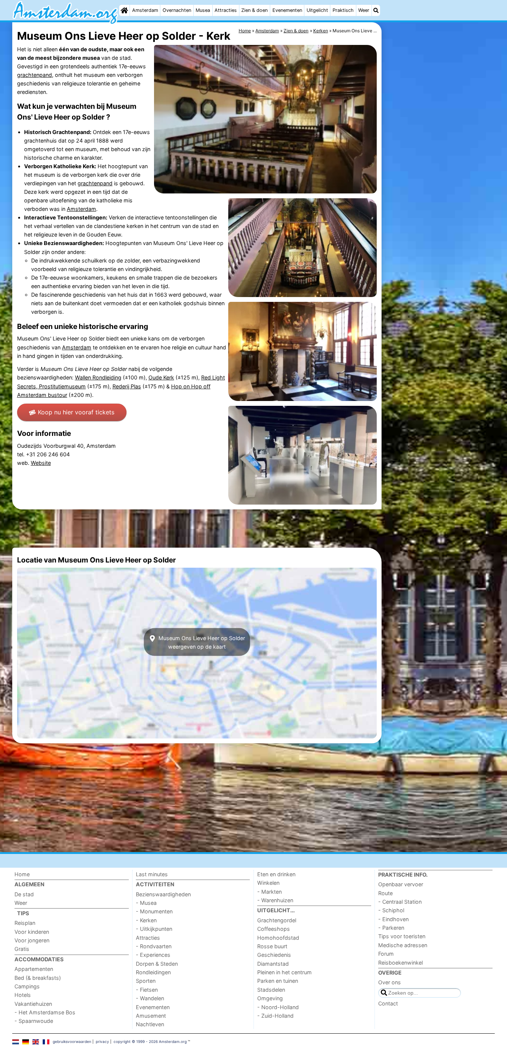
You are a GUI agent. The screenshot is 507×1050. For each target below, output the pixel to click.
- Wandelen (150, 998)
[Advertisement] (439, 193)
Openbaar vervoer (400, 884)
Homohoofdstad (278, 938)
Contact (388, 1003)
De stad (24, 894)
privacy (102, 1041)
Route (385, 893)
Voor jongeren (31, 940)
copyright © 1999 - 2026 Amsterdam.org (150, 1041)
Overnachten (177, 10)
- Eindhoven (393, 919)
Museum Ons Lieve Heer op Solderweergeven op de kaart (201, 642)
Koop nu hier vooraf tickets (76, 412)
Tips (23, 913)
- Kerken (146, 920)
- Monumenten (154, 911)
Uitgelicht (317, 10)
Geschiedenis (274, 955)
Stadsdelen (271, 990)
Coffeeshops (273, 929)
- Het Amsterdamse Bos (44, 1012)
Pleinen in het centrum (284, 972)
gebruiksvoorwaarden (72, 1041)
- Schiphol (391, 910)
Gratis (21, 949)
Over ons (389, 982)
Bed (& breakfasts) (37, 978)
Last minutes (152, 874)
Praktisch (343, 10)
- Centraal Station (400, 902)
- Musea (146, 903)
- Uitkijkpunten (154, 929)
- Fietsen (147, 990)
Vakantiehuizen (33, 1004)
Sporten (146, 981)
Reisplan (24, 923)
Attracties (226, 10)
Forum (386, 953)
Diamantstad (273, 964)
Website (41, 463)
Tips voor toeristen (401, 936)
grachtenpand (34, 75)
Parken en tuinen (277, 981)
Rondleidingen (153, 972)
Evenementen (287, 10)
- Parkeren (391, 928)
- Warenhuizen (275, 900)
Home (22, 874)
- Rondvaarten (153, 946)
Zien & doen (254, 10)
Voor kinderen (31, 932)
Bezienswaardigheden (163, 894)
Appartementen (33, 969)
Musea (203, 10)
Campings (27, 986)
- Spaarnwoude (33, 1021)
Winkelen (268, 883)
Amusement (151, 1015)
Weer (363, 10)
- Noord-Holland (278, 1007)
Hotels (22, 995)
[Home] (124, 10)
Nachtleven (150, 1024)
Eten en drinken (276, 874)
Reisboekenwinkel (400, 962)
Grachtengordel (276, 920)
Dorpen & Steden (157, 964)
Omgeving (270, 998)
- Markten (269, 891)
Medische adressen (402, 945)
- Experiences (153, 955)
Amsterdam (145, 10)
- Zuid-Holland (275, 1015)
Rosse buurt (272, 946)
